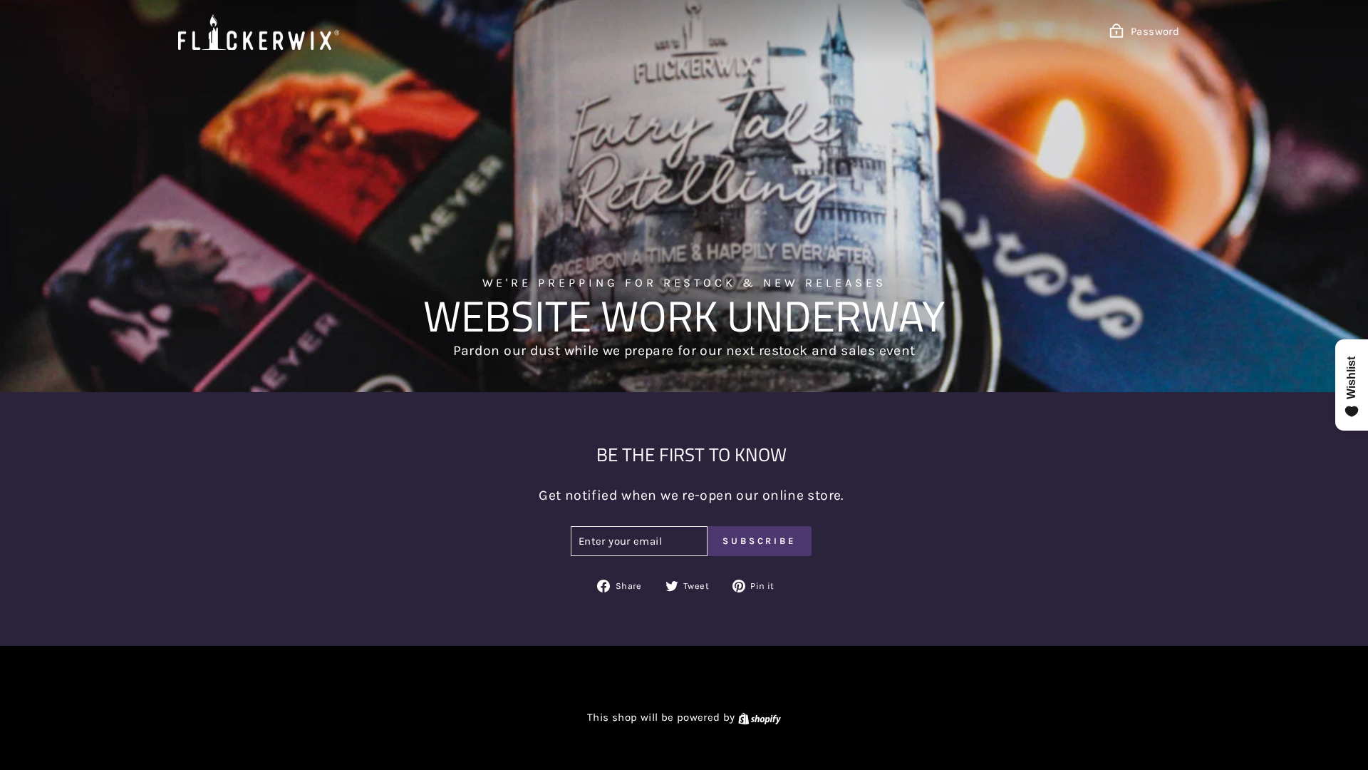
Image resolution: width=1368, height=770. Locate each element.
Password (1155, 31)
